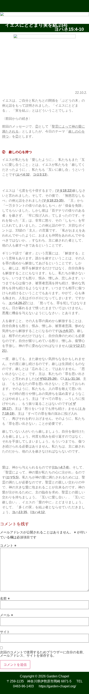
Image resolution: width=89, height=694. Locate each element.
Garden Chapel (58, 676)
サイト (5, 631)
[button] (44, 6)
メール (6, 615)
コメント (8, 545)
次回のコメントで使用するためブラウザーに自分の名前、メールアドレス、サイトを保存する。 (43, 653)
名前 (5, 598)
